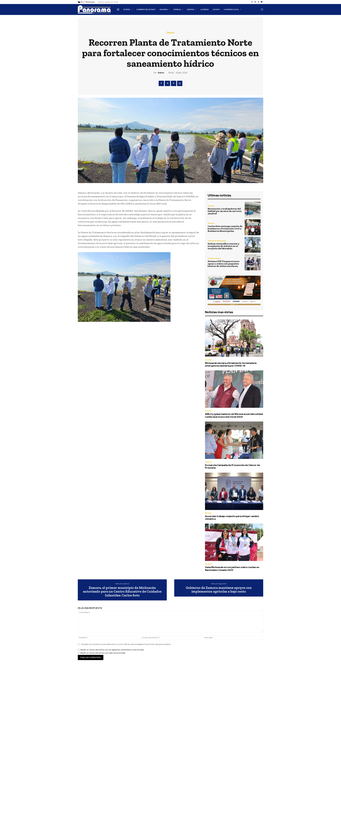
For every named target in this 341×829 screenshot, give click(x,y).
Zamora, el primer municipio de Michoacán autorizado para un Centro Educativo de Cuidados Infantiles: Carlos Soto (122, 591)
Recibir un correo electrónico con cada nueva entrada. (103, 653)
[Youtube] (261, 2)
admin (161, 73)
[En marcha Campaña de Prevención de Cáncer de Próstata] (234, 440)
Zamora (170, 33)
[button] (262, 9)
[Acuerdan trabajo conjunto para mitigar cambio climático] (234, 491)
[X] (258, 2)
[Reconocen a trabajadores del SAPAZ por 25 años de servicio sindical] (253, 210)
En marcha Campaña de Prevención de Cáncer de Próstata (232, 466)
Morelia (208, 513)
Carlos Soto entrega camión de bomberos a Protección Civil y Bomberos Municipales (225, 228)
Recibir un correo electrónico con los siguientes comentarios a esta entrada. (112, 650)
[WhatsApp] (179, 83)
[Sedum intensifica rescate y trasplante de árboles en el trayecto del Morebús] (253, 245)
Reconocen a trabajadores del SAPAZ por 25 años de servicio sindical (224, 211)
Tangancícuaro (214, 258)
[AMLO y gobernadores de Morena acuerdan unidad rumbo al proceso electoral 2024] (234, 389)
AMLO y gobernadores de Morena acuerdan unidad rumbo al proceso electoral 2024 (234, 415)
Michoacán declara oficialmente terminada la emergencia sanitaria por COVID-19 (230, 364)
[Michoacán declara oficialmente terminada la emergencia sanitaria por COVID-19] (234, 338)
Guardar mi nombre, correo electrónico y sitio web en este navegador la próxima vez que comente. (126, 644)
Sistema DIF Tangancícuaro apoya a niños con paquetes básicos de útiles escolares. (223, 264)
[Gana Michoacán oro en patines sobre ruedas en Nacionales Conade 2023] (234, 542)
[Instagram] (255, 2)
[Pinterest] (173, 83)
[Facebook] (252, 2)
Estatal (208, 360)
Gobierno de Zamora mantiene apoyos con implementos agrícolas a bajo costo (219, 589)
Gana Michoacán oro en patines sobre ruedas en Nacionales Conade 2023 (232, 568)
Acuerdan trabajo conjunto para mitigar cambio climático (232, 517)
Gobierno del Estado (217, 241)
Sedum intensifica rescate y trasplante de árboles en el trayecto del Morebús (223, 246)
